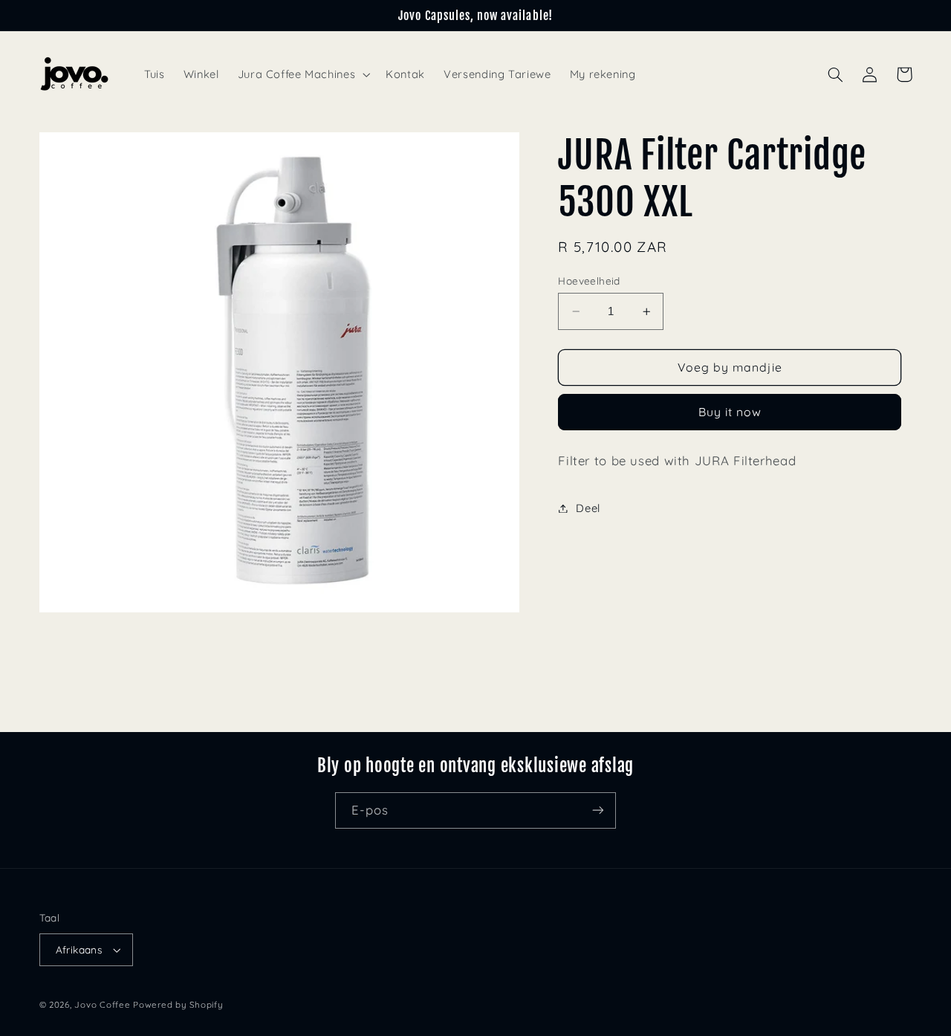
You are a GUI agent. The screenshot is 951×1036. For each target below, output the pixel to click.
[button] (302, 74)
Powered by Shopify (178, 1004)
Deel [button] (588, 508)
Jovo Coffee (102, 1004)
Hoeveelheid (589, 280)
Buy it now (730, 411)
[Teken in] (598, 810)
